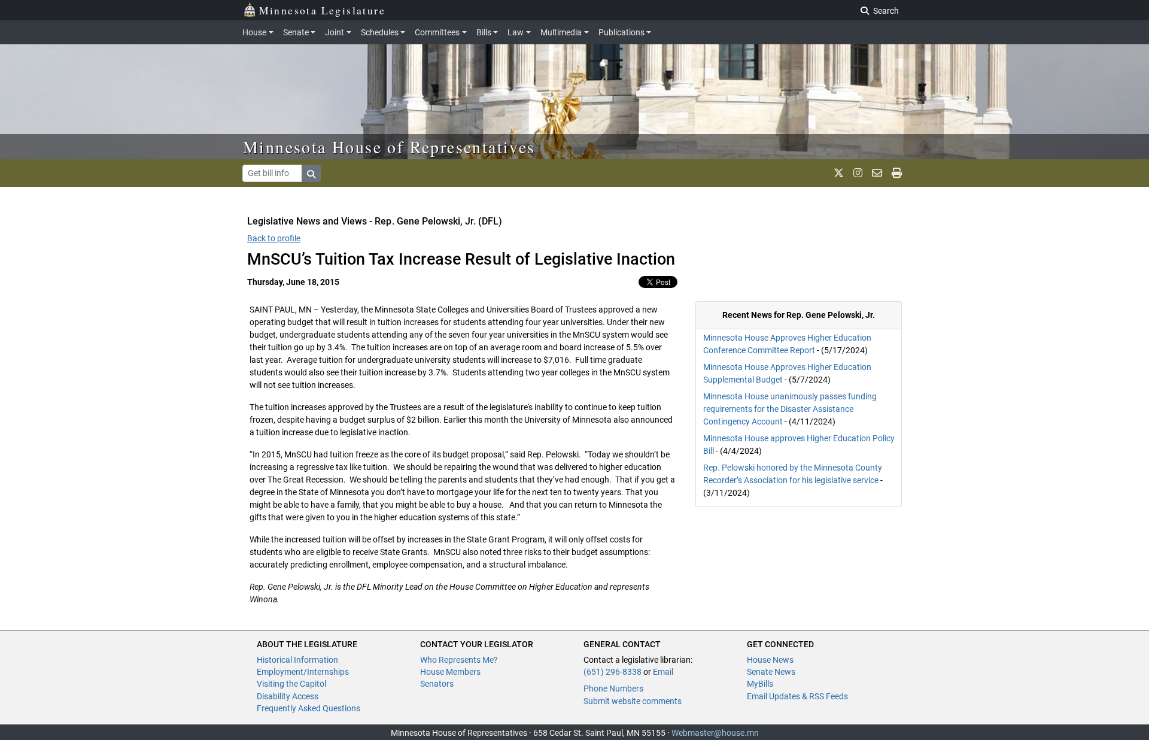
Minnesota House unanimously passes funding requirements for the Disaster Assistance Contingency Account (790, 409)
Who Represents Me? (459, 660)
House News (770, 660)
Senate (296, 32)
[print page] (897, 173)
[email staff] (877, 173)
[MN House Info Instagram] (858, 173)
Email (663, 672)
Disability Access (287, 696)
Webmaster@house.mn (715, 733)
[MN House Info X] (839, 173)
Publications (621, 32)
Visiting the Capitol (291, 684)
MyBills (760, 684)
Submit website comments (632, 701)
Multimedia (561, 32)
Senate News (771, 672)
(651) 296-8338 (612, 672)
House (254, 32)
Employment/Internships (303, 672)
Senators (437, 684)
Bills (483, 32)
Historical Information (297, 660)
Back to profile (273, 238)
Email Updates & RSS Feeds (797, 696)
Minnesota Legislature (322, 10)
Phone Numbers (613, 688)
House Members (450, 672)
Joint (334, 32)
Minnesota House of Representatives (389, 146)
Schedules (380, 32)
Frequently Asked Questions (308, 708)
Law (515, 32)
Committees (437, 32)
